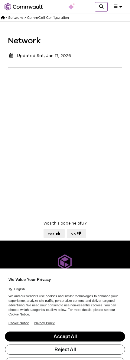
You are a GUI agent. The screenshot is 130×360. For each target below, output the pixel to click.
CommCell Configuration (48, 17)
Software (16, 17)
